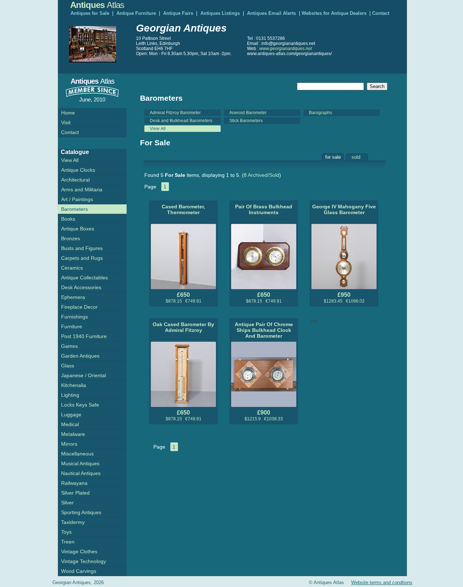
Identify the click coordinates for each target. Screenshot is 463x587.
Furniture (71, 326)
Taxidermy (73, 522)
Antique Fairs (178, 13)
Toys (66, 532)
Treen (68, 542)
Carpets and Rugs (82, 258)
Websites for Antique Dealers (334, 13)
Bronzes (70, 238)
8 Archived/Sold (261, 175)
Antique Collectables (84, 277)
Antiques (97, 5)
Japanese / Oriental (83, 375)
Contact (380, 13)
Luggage (71, 414)
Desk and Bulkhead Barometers (181, 120)
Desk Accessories (81, 287)
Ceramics (72, 268)
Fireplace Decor (79, 307)
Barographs (320, 112)
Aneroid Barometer (248, 112)
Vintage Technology (83, 561)
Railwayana (74, 483)
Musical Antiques (80, 463)
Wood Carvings (78, 571)
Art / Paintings (77, 199)
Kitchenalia (73, 385)
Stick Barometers (246, 120)
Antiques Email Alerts (271, 13)
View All (158, 128)
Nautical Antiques (81, 473)
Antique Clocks (78, 170)
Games (69, 346)
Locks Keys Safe (80, 405)
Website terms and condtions (381, 582)
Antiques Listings (220, 13)
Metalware (73, 434)
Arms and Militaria (81, 189)
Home (68, 113)
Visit (66, 122)
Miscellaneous (77, 454)
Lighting (70, 395)
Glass (67, 366)
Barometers (74, 209)
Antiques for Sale (90, 13)
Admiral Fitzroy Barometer (175, 112)
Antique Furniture (136, 13)
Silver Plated (75, 493)
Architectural (75, 180)
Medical (70, 424)
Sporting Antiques (81, 512)
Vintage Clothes (79, 551)
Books (68, 219)
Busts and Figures (82, 248)
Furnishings (74, 317)
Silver (67, 502)
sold (356, 157)
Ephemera (73, 297)
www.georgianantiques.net (285, 48)
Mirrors (69, 444)
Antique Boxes (77, 229)
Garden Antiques (80, 356)
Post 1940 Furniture (84, 336)
